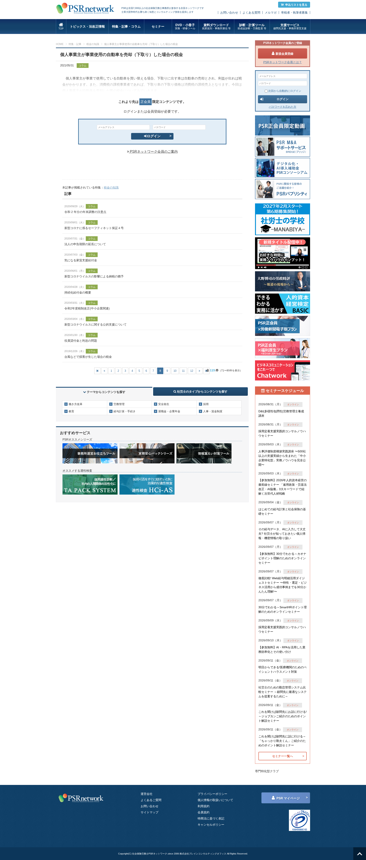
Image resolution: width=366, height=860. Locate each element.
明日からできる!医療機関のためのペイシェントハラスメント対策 (282, 669)
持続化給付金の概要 (77, 292)
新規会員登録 (284, 53)
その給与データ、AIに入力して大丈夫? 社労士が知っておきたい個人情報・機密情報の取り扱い (282, 533)
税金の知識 (92, 44)
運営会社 (146, 794)
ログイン (154, 136)
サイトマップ (149, 812)
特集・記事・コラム (126, 26)
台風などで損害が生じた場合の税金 (88, 356)
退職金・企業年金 (169, 411)
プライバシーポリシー (212, 794)
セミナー (158, 26)
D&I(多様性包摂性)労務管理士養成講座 (281, 413)
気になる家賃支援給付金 (80, 260)
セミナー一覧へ (282, 756)
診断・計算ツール (252, 26)
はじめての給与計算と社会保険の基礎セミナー (282, 511)
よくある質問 (251, 12)
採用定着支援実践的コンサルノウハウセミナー (282, 433)
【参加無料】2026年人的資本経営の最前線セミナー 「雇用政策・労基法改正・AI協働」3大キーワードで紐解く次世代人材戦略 (282, 486)
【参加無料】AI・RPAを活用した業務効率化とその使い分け (281, 649)
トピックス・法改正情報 (87, 26)
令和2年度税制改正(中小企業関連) (87, 308)
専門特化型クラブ (267, 771)
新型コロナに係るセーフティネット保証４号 (94, 228)
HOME (60, 44)
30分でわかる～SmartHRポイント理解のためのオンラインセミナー (282, 609)
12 (191, 370)
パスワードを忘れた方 (282, 106)
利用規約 (203, 806)
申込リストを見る (296, 4)
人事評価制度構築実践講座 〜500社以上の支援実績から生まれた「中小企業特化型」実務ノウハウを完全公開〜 (282, 458)
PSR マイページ (288, 798)
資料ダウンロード (216, 26)
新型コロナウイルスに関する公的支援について (95, 324)
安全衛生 (163, 404)
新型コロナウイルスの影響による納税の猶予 (94, 276)
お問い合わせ (229, 12)
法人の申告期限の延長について (85, 244)
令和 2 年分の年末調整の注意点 (85, 212)
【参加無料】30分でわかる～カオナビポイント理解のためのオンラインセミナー (282, 558)
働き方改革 (75, 404)
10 (174, 370)
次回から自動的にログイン (284, 90)
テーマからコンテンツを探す (106, 392)
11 (183, 370)
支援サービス (289, 26)
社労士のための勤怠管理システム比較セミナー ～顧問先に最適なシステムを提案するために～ (282, 692)
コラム (82, 65)
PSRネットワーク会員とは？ (282, 62)
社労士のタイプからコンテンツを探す (201, 391)
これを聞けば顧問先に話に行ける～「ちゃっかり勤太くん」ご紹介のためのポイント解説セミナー (282, 741)
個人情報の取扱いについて (215, 800)
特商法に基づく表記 (211, 818)
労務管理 (119, 404)
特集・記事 (75, 44)
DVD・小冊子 (185, 26)
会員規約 (203, 812)
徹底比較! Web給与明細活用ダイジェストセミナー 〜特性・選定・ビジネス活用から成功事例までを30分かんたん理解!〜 (282, 584)
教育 (71, 411)
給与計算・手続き (125, 411)
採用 (206, 404)
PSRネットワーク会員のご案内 (153, 151)
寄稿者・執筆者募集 (294, 12)
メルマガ (271, 12)
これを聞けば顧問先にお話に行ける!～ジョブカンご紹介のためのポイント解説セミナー (282, 716)
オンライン (293, 404)
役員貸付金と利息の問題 (80, 340)
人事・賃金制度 (212, 411)
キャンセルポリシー (211, 824)
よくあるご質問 (151, 800)
